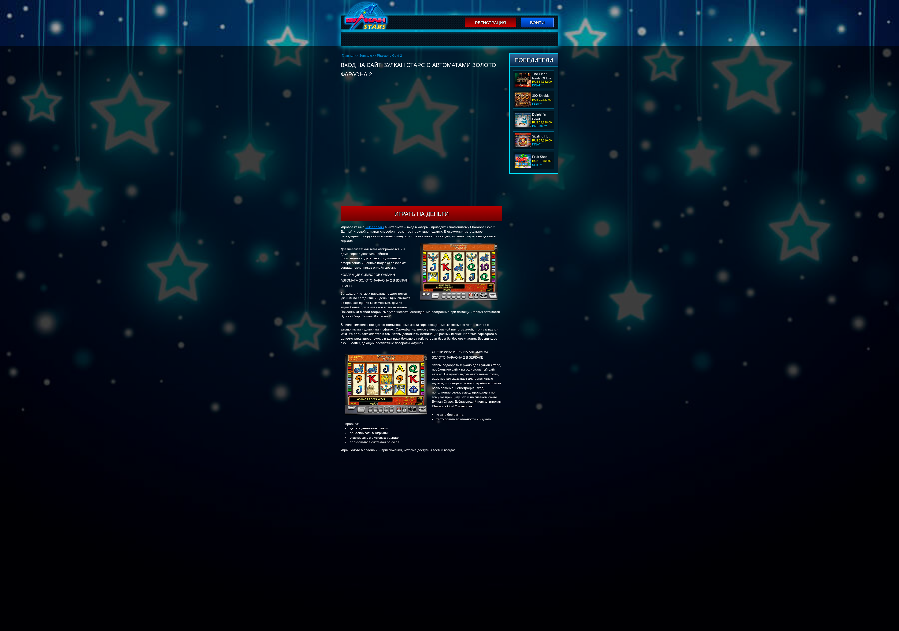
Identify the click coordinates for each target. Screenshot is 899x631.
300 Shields (540, 95)
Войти (537, 22)
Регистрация (490, 22)
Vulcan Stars (374, 227)
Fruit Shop (540, 157)
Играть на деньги (421, 214)
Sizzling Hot (540, 136)
